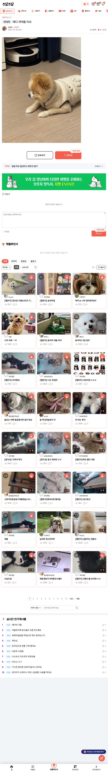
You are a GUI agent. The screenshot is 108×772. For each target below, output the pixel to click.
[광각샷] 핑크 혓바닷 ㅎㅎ (51, 459)
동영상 (23, 261)
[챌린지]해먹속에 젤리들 (50, 499)
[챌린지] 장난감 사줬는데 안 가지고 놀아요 (22, 300)
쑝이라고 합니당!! (82, 340)
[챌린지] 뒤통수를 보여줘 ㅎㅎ (88, 579)
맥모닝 (15, 641)
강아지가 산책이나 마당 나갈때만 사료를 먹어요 (31, 672)
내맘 (10, 337)
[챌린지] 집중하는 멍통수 (86, 539)
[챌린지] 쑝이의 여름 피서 (51, 340)
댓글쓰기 (99, 233)
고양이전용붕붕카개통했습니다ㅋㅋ (19, 499)
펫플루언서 (6, 17)
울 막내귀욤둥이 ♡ (48, 420)
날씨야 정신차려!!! (47, 539)
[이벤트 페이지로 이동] (54, 181)
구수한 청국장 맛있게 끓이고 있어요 (27, 667)
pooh (46, 416)
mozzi (11, 297)
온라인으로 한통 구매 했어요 (24, 646)
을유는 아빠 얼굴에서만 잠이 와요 (18, 420)
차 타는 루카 (80, 420)
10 (66, 599)
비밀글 (7, 231)
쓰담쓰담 (8, 579)
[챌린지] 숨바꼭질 (47, 300)
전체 (5, 261)
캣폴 (6, 539)
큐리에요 (47, 297)
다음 (71, 599)
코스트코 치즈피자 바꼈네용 (23, 657)
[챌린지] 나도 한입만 (48, 380)
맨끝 (78, 599)
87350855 (83, 456)
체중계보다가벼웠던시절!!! (51, 579)
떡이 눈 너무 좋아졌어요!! (85, 300)
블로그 (33, 261)
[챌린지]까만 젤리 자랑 (85, 459)
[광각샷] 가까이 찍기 (13, 459)
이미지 (14, 261)
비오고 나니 (17, 662)
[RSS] (93, 267)
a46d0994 (48, 377)
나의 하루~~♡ (10, 340)
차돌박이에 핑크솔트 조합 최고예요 (26, 630)
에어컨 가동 (17, 625)
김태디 (10, 27)
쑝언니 (46, 337)
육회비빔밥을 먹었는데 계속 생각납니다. (28, 635)
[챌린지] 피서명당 (12, 380)
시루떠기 (82, 297)
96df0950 (83, 416)
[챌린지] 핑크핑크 (82, 499)
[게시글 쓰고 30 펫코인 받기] (101, 758)
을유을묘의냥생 (14, 416)
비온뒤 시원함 (18, 651)
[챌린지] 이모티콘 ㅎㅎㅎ (86, 380)
